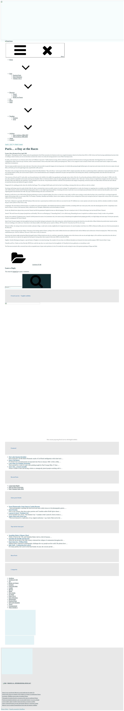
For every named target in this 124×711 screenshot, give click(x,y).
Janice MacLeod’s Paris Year (18, 516)
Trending (12, 116)
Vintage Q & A (17, 78)
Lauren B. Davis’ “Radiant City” (19, 513)
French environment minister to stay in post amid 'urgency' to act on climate (20, 699)
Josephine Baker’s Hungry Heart (19, 535)
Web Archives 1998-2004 (20, 136)
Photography (12, 599)
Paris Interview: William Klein (18, 542)
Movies (11, 589)
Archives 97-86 (36, 264)
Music (10, 591)
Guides (15, 96)
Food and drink (13, 586)
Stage (11, 102)
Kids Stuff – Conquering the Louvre (20, 545)
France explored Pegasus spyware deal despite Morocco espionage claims (20, 703)
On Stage (11, 594)
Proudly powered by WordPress (17, 709)
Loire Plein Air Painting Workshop (19, 463)
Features (15, 118)
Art (10, 99)
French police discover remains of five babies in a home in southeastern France (21, 694)
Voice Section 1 (13, 607)
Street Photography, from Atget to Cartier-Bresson (24, 506)
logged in (15, 271)
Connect (11, 140)
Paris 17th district (14, 460)
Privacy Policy (4, 709)
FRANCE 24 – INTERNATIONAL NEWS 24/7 (19, 683)
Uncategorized (13, 606)
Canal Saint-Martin (14, 486)
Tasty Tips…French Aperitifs (18, 466)
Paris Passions (13, 510)
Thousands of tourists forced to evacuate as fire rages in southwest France (20, 698)
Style (14, 119)
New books (12, 593)
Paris (10, 73)
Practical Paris (17, 75)
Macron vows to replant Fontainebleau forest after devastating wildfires (19, 705)
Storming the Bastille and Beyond (19, 538)
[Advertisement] (20, 622)
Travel (15, 94)
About (11, 138)
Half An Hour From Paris (16, 487)
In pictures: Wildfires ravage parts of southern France (15, 696)
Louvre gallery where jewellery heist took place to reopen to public (18, 701)
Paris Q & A (12, 596)
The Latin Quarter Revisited (17, 457)
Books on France (18, 97)
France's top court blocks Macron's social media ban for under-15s (18, 692)
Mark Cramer (19, 144)
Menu (62, 56)
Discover (12, 92)
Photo (11, 100)
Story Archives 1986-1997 (20, 135)
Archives (12, 133)
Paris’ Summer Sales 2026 (16, 489)
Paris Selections (17, 77)
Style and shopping (14, 602)
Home (11, 59)
